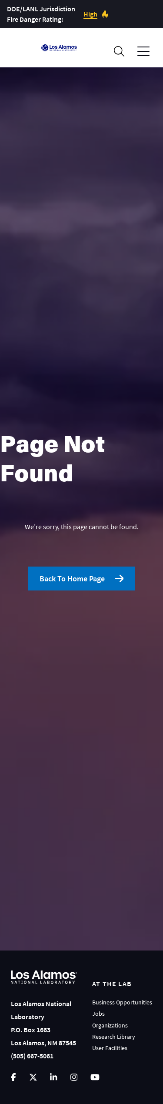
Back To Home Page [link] (72, 579)
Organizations (110, 1025)
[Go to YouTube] (95, 1077)
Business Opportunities (122, 1002)
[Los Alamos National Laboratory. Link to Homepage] (59, 47)
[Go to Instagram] (73, 1077)
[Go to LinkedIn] (53, 1077)
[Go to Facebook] (13, 1077)
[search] (119, 51)
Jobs (98, 1013)
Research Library (113, 1037)
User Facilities (109, 1048)
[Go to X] (33, 1077)
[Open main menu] (143, 51)
